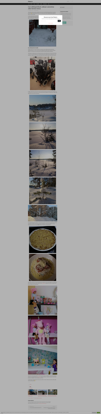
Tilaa (59, 20)
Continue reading (50, 23)
